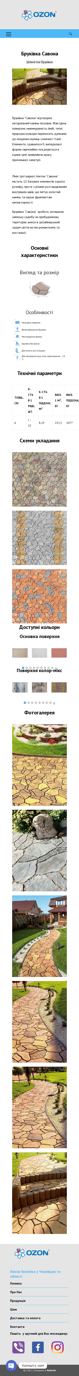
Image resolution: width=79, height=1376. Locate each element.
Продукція (18, 1301)
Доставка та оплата (25, 1318)
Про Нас (16, 1292)
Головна (16, 1283)
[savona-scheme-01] (39, 479)
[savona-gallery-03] (39, 850)
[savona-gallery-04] (39, 936)
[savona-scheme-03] (39, 596)
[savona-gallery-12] (39, 1193)
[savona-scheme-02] (39, 538)
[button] (23, 668)
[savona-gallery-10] (39, 1107)
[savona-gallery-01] (39, 765)
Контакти (17, 1327)
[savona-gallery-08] (39, 1022)
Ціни (13, 1309)
